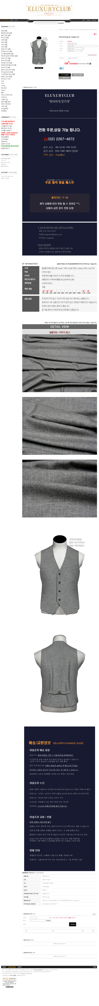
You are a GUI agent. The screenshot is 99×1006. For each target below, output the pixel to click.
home (60, 29)
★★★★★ (72, 917)
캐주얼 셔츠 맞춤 (6, 63)
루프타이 (4, 88)
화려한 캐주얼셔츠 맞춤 (8, 65)
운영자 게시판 (5, 144)
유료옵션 (4, 111)
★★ (57, 917)
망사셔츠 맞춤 (5, 67)
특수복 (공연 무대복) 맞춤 (9, 56)
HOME (94, 967)
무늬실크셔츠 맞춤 (7, 72)
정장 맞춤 (4, 31)
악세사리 (4, 97)
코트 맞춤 (4, 47)
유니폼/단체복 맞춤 (7, 53)
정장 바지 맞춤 (6, 49)
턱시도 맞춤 (5, 37)
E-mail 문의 (5, 166)
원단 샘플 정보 (6, 101)
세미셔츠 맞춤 (5, 60)
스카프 (3, 85)
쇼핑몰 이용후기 (6, 130)
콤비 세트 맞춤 (6, 35)
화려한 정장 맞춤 (6, 33)
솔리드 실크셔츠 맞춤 (8, 69)
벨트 (2, 92)
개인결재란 (4, 108)
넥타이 (3, 90)
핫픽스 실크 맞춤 (6, 76)
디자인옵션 (4, 139)
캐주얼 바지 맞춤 (6, 51)
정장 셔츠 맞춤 (6, 58)
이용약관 (19, 967)
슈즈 (2, 83)
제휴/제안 (4, 141)
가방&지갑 (4, 99)
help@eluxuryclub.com (26, 973)
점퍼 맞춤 (4, 42)
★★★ (61, 917)
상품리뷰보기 (5, 148)
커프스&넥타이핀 (6, 95)
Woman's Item (6, 79)
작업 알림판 (5, 137)
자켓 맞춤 (4, 40)
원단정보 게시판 (6, 128)
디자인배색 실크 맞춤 (8, 74)
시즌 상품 (4, 106)
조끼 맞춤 (4, 44)
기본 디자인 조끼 (74, 29)
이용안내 (4, 967)
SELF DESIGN (6, 104)
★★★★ (66, 917)
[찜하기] (65, 77)
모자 (2, 81)
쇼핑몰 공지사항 (6, 126)
